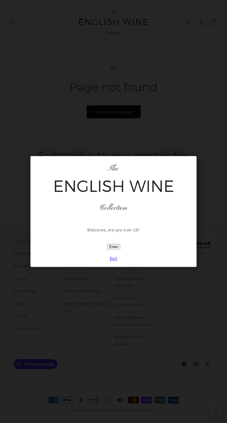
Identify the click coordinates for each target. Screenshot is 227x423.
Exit (113, 259)
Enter (113, 247)
